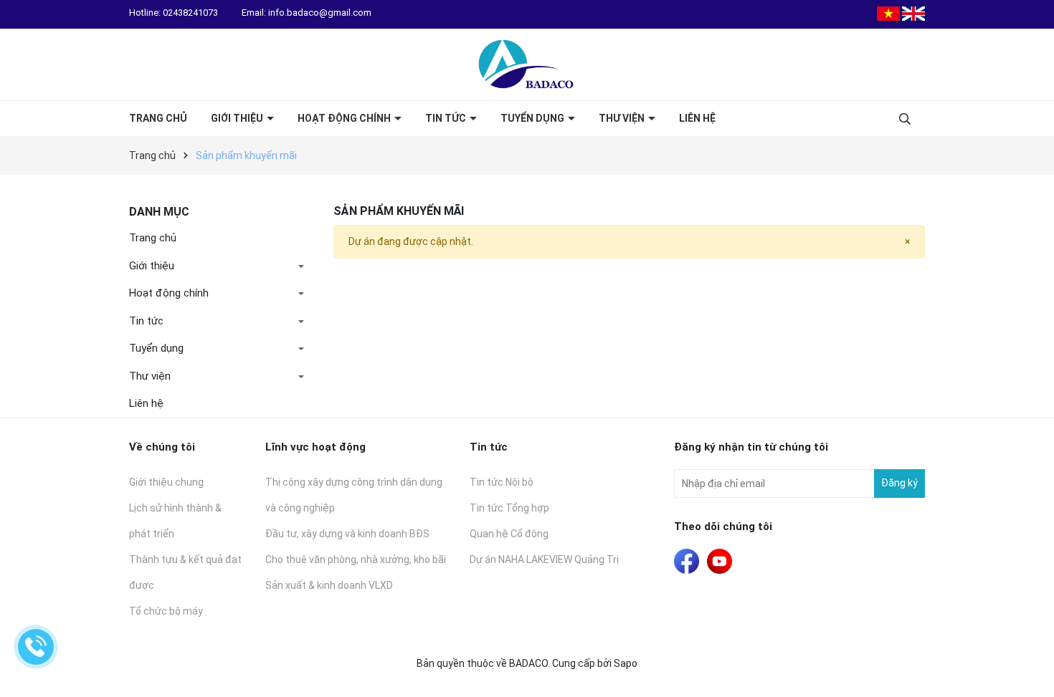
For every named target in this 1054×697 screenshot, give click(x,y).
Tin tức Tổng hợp (509, 508)
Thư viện (623, 118)
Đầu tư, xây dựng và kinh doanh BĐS (347, 533)
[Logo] (527, 64)
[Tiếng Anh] (913, 13)
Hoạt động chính (345, 118)
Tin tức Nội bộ (501, 482)
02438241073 (191, 12)
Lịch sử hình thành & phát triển (175, 520)
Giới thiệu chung (166, 482)
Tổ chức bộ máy (166, 611)
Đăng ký (899, 483)
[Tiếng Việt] (888, 13)
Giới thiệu (238, 118)
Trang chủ (158, 118)
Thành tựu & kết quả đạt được (185, 572)
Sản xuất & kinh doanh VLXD (329, 585)
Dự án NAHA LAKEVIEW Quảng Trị (544, 559)
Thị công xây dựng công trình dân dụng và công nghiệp (353, 495)
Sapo (625, 663)
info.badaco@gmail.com (319, 12)
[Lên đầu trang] (1029, 672)
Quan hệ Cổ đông (509, 533)
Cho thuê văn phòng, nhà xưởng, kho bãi (355, 559)
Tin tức (446, 118)
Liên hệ (697, 118)
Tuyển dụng (533, 118)
